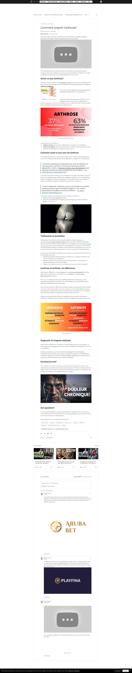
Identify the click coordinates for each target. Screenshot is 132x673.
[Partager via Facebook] (41, 433)
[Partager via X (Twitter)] (44, 433)
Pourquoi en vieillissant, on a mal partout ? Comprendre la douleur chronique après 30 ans (88, 462)
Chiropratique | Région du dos (73, 14)
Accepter (126, 670)
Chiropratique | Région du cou (47, 428)
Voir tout (96, 445)
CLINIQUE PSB (36, 1)
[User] (101, 2)
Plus (86, 14)
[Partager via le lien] (51, 433)
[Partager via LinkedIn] (48, 433)
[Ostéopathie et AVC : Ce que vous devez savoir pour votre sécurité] (66, 453)
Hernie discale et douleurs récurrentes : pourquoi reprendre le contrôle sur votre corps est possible (43, 462)
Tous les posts (37, 14)
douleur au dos (44, 422)
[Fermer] (130, 671)
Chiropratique (59, 422)
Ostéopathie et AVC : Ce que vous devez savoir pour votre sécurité (66, 462)
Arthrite (63, 425)
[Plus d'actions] (90, 24)
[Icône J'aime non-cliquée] (45, 554)
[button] (96, 14)
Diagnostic (82, 422)
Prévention (43, 425)
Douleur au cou (68, 422)
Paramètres (118, 670)
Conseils (75, 422)
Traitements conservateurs (54, 425)
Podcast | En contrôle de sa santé (53, 14)
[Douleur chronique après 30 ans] (88, 453)
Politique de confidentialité (73, 670)
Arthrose (52, 422)
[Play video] (66, 54)
